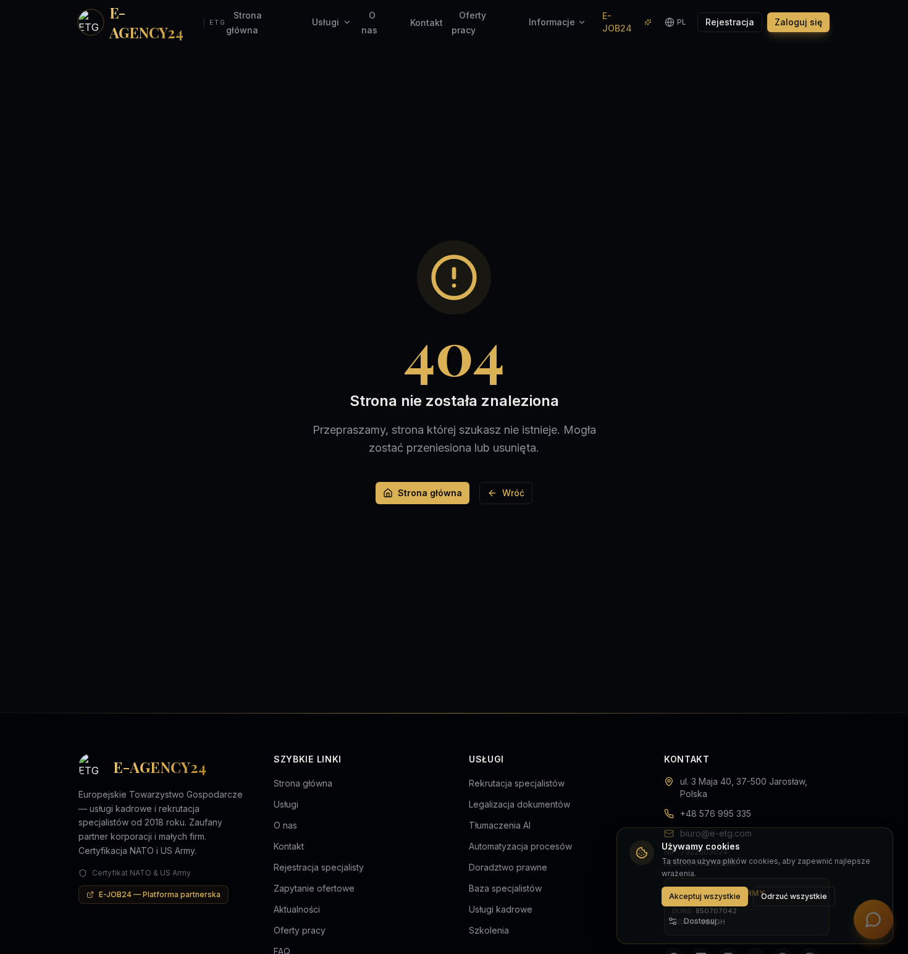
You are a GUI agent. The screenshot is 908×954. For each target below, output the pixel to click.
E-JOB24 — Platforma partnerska (160, 894)
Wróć (513, 493)
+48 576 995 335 (715, 813)
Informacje (552, 22)
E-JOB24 (617, 22)
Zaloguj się (798, 22)
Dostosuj (700, 921)
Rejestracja (729, 22)
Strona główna (430, 493)
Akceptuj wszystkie (705, 896)
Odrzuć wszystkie (794, 896)
